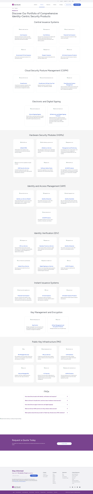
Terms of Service (31, 492)
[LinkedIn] (77, 487)
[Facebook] (72, 487)
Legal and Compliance (75, 480)
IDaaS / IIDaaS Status (75, 474)
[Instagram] (75, 487)
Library (73, 479)
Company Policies (43, 492)
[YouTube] (80, 487)
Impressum (54, 483)
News (63, 475)
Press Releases (64, 476)
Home (13, 8)
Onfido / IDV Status (75, 475)
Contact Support (45, 475)
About (54, 474)
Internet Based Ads (25, 492)
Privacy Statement (23, 481)
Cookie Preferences (50, 492)
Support (54, 475)
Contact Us (44, 474)
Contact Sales (64, 443)
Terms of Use (17, 481)
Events (54, 480)
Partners (54, 476)
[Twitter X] (70, 487)
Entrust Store (74, 476)
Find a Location (45, 476)
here (14, 480)
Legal (13, 492)
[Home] (16, 4)
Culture (54, 479)
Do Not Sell (55, 492)
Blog (72, 1)
